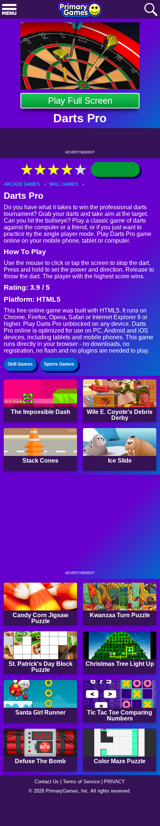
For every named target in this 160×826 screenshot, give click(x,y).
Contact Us (44, 806)
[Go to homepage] (80, 10)
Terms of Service (82, 806)
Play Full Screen (80, 100)
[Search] (151, 9)
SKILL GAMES (65, 184)
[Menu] (9, 9)
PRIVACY (117, 806)
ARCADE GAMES (22, 184)
